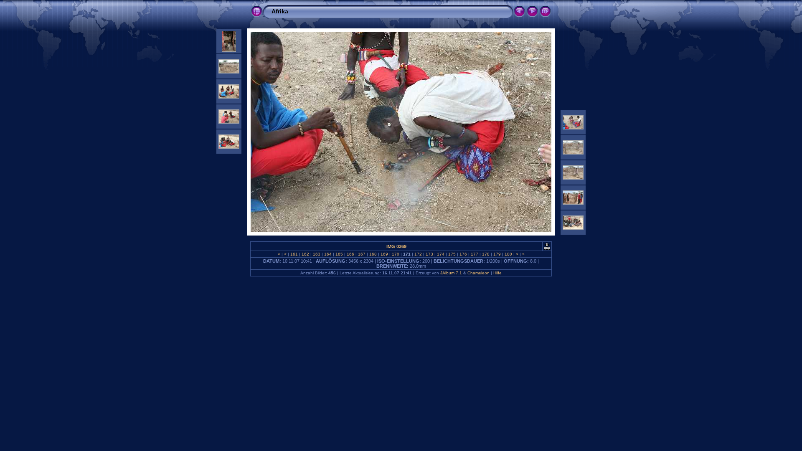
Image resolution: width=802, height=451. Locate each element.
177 (475, 254)
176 (463, 254)
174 (441, 254)
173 (429, 254)
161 (294, 254)
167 (362, 254)
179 (497, 254)
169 (384, 254)
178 (486, 254)
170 (396, 254)
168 (373, 254)
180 (508, 254)
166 (350, 254)
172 (418, 254)
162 (305, 254)
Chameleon (478, 273)
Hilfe (497, 273)
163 (317, 254)
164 (328, 254)
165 (339, 254)
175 (452, 254)
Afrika (280, 11)
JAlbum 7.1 (451, 273)
